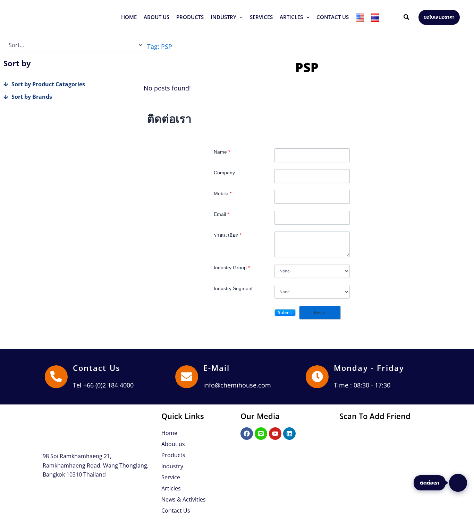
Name (222, 152)
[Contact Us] (56, 376)
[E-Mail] (186, 376)
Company (224, 172)
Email (221, 214)
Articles (171, 488)
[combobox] (312, 271)
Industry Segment (233, 288)
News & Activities (183, 499)
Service (170, 477)
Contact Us (96, 368)
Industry (172, 466)
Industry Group (232, 267)
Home (169, 433)
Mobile (222, 193)
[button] (190, 17)
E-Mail (216, 368)
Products (173, 455)
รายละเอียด (228, 235)
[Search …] (406, 17)
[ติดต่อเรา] (458, 483)
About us (173, 444)
